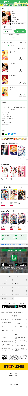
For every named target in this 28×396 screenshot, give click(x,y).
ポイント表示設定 (19, 326)
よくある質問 (18, 323)
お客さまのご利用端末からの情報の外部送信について (20, 349)
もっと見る (23, 164)
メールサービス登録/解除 (6, 323)
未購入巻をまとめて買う (15, 45)
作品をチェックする (15, 34)
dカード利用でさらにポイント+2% (17, 23)
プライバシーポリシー (6, 341)
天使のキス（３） (13, 75)
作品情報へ (13, 38)
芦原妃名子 (13, 13)
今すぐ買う (21, 31)
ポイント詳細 (14, 21)
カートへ (9, 31)
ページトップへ (14, 380)
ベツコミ (7, 120)
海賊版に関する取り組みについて (6, 349)
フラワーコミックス (10, 118)
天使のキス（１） (13, 51)
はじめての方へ (6, 319)
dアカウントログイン (5, 330)
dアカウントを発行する (14, 373)
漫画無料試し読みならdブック (6, 244)
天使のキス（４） (13, 87)
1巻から (19, 48)
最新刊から (24, 48)
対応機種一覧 (18, 319)
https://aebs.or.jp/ (13, 360)
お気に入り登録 (23, 42)
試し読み (7, 26)
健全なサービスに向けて (20, 341)
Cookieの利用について (20, 345)
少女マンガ (8, 116)
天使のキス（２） (13, 63)
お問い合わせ (4, 326)
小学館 (7, 114)
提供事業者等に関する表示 (20, 338)
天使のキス (8, 122)
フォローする (17, 13)
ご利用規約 (3, 337)
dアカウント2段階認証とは (6, 345)
